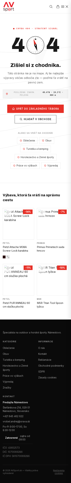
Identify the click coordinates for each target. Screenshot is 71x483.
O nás (41, 347)
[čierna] (4, 257)
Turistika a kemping (37, 148)
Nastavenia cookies (58, 471)
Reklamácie (44, 359)
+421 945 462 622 (13, 416)
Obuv (48, 140)
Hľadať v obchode (37, 119)
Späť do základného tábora (37, 108)
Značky (7, 387)
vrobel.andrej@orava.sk (16, 421)
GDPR (41, 371)
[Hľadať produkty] (51, 6)
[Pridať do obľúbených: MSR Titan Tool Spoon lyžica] (41, 268)
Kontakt (42, 353)
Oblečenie (29, 140)
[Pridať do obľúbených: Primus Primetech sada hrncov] (41, 213)
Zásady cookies (47, 377)
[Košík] (57, 6)
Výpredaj (52, 165)
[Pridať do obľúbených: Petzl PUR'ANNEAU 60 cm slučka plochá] (7, 268)
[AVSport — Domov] (11, 6)
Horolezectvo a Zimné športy (37, 157)
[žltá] (8, 257)
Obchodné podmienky (51, 365)
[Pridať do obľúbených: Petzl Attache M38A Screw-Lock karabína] (7, 213)
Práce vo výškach (27, 165)
